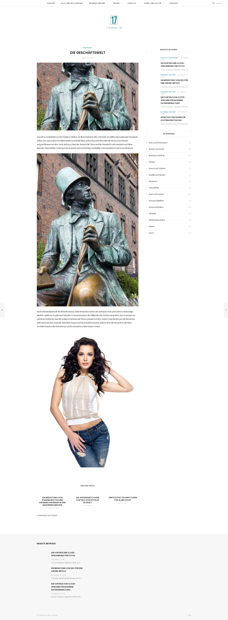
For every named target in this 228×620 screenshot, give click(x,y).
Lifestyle (132, 3)
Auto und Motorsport (72, 3)
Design (116, 3)
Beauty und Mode (156, 149)
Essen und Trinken (157, 168)
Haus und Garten (156, 194)
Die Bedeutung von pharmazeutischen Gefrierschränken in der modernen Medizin (52, 501)
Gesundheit (88, 48)
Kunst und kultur (152, 3)
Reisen (152, 226)
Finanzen (153, 181)
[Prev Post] (2, 310)
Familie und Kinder (157, 175)
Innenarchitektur (156, 200)
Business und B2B (97, 3)
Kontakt (174, 3)
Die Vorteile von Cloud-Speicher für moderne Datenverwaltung (173, 100)
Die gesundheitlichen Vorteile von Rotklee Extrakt (87, 500)
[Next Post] (226, 310)
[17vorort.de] (114, 22)
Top (189, 615)
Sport (151, 233)
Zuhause (51, 3)
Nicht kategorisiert (170, 58)
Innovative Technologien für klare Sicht (123, 498)
